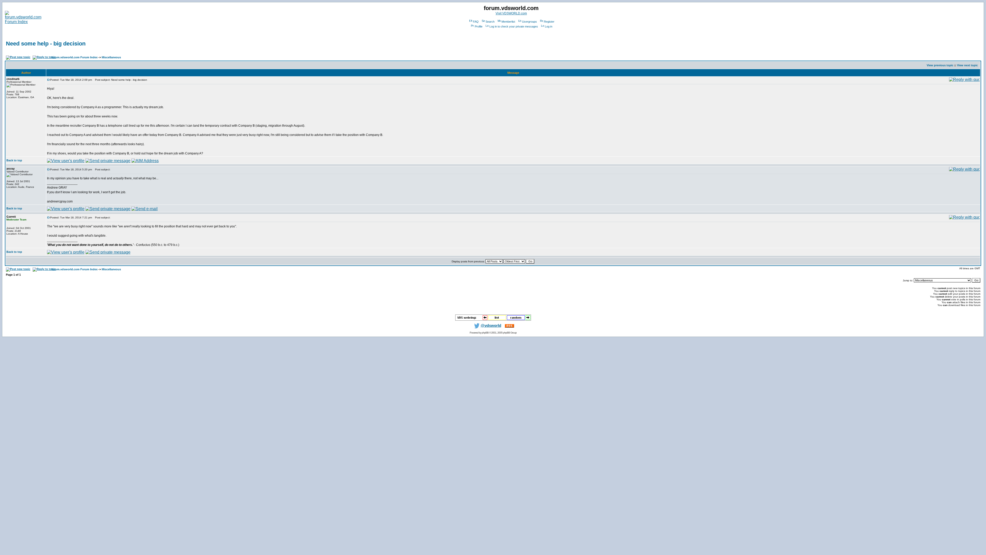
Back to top (14, 160)
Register (549, 21)
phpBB (485, 332)
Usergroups (529, 21)
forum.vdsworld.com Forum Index (74, 57)
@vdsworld (491, 325)
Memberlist (508, 21)
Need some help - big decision (46, 43)
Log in (548, 26)
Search (490, 21)
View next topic (967, 65)
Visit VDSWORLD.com (511, 13)
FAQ (476, 21)
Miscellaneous (111, 57)
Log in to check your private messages (513, 26)
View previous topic (940, 65)
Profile (478, 26)
